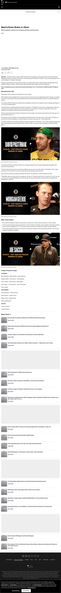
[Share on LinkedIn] (8, 72)
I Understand (26, 590)
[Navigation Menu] (59, 7)
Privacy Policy (4, 584)
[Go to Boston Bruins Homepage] (11, 2)
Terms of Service (32, 587)
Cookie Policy (13, 584)
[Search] (2, 7)
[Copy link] (11, 72)
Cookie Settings (37, 584)
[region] (30, 586)
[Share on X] (5, 72)
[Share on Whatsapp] (2, 72)
